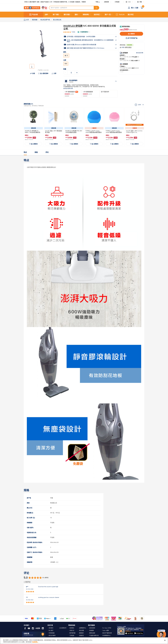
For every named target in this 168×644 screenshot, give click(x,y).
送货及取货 (92, 628)
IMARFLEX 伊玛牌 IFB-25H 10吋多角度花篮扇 (73, 131)
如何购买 (72, 628)
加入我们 (51, 630)
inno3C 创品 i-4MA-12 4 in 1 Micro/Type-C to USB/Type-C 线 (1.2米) (134, 132)
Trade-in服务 (105, 630)
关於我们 (51, 628)
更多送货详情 (139, 53)
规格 (36, 152)
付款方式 (72, 630)
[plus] (77, 72)
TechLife (121, 15)
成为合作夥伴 (52, 635)
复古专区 (131, 15)
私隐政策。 (35, 642)
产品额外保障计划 (94, 635)
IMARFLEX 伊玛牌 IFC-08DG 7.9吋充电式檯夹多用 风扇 (33, 132)
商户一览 (108, 15)
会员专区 (97, 15)
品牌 (46, 15)
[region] (84, 640)
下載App (97, 2)
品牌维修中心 (82, 628)
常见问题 (81, 630)
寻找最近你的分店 (28, 635)
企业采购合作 (62, 628)
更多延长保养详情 (68, 88)
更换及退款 (92, 633)
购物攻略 (86, 15)
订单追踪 (117, 2)
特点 (25, 152)
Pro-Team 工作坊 (106, 628)
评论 (47, 152)
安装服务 (91, 630)
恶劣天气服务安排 (107, 633)
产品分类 (35, 15)
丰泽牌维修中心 (106, 635)
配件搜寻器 (72, 633)
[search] (96, 8)
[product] (33, 117)
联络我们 (81, 633)
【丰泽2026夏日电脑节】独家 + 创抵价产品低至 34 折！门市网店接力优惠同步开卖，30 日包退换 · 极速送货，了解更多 (55, 2)
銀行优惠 (67, 15)
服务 (76, 15)
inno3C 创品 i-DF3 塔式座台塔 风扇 (53, 131)
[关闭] (165, 640)
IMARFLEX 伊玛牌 (72, 25)
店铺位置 (106, 2)
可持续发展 (51, 633)
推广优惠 (56, 15)
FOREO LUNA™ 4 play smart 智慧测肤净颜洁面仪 (94, 131)
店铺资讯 (81, 635)
